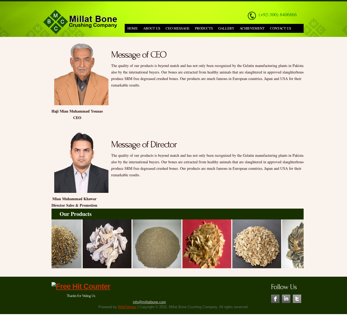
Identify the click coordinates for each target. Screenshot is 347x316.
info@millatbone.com (149, 302)
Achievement (252, 28)
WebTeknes (127, 307)
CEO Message (177, 28)
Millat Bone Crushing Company (80, 22)
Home (132, 28)
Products (204, 28)
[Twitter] (297, 297)
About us (151, 28)
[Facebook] (275, 297)
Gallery (226, 28)
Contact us (280, 28)
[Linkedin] (286, 297)
